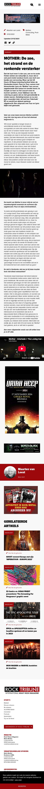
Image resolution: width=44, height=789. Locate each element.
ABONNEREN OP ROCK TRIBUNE (17, 727)
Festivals (6, 714)
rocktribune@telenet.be (11, 744)
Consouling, (30, 33)
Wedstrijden (7, 716)
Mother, (28, 30)
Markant (6, 703)
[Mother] (22, 183)
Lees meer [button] (18, 780)
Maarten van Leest (13, 30)
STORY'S (7, 700)
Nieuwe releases (9, 705)
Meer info (21, 477)
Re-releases (7, 707)
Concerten (7, 712)
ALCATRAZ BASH (9, 709)
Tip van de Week (9, 718)
